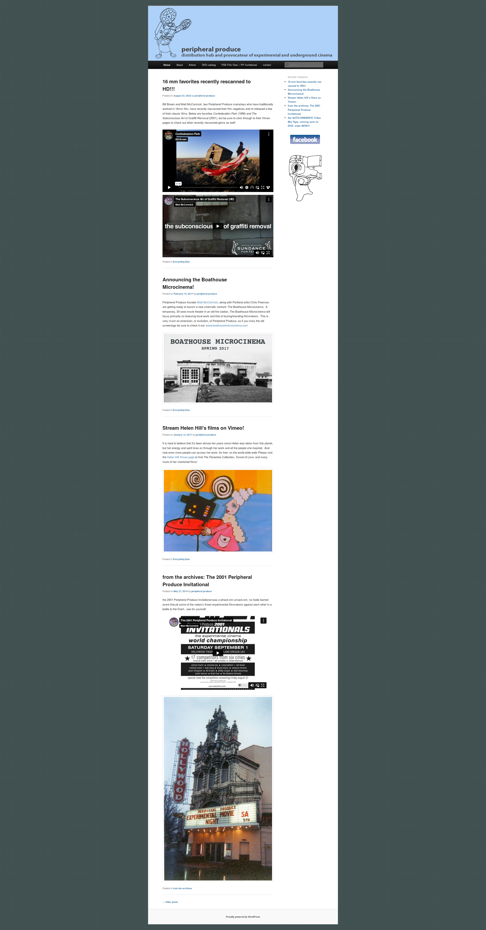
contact (267, 65)
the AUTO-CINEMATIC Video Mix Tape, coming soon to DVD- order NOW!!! (304, 121)
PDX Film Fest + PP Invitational (239, 65)
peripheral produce (205, 95)
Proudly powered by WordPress (243, 916)
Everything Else (181, 261)
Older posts (170, 902)
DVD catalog (209, 65)
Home (166, 65)
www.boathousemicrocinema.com (227, 325)
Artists (192, 65)
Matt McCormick (207, 302)
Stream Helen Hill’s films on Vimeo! (203, 427)
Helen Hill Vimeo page (180, 457)
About (179, 65)
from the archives (182, 888)
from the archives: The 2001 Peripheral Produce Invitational (304, 109)
